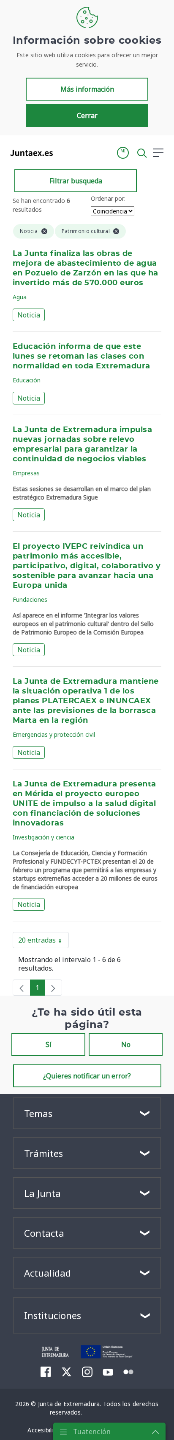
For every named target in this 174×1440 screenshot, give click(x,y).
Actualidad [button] (47, 1272)
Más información (87, 89)
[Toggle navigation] (64, 152)
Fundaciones (30, 599)
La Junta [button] (42, 1193)
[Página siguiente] (53, 988)
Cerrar (87, 115)
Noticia (28, 315)
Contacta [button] (44, 1233)
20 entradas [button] (43, 941)
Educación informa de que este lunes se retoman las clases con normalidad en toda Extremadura (81, 356)
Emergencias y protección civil (54, 734)
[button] (123, 153)
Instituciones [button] (52, 1315)
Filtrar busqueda (75, 180)
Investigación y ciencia (43, 837)
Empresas (26, 473)
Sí (49, 1044)
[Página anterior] (21, 988)
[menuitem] (45, 1372)
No (125, 1044)
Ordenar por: (108, 198)
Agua (20, 297)
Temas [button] (38, 1113)
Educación (27, 380)
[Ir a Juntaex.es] (29, 152)
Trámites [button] (43, 1153)
